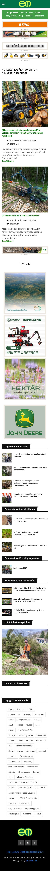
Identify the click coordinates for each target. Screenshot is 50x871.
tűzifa (20, 740)
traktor (11, 730)
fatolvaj (36, 772)
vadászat (27, 714)
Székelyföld (41, 735)
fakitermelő (41, 740)
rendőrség (28, 761)
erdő (37, 725)
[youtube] (34, 842)
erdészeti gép (14, 714)
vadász (37, 719)
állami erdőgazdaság (17, 709)
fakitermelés (39, 714)
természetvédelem (16, 766)
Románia (12, 803)
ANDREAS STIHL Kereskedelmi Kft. (22, 782)
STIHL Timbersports (28, 798)
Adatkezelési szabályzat (32, 851)
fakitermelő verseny (25, 777)
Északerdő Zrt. (14, 761)
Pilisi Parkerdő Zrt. (25, 730)
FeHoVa (37, 814)
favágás (11, 787)
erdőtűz (29, 740)
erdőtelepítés (13, 814)
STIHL (31, 709)
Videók (24, 12)
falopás (11, 740)
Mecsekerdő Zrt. (25, 787)
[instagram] (28, 842)
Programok (11, 16)
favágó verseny (26, 756)
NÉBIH (11, 725)
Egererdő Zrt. (24, 803)
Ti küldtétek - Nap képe (17, 622)
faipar (10, 777)
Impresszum (13, 851)
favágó (29, 725)
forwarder (12, 798)
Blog (21, 16)
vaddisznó (27, 814)
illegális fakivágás (15, 751)
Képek (38, 12)
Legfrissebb (12, 12)
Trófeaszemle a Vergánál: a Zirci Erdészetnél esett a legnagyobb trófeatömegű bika (26, 483)
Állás (31, 12)
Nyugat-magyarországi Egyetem (21, 793)
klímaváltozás (24, 772)
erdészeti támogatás (24, 746)
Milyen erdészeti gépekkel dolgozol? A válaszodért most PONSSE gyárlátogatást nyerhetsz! (22, 133)
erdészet (42, 751)
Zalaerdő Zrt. (40, 787)
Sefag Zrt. (12, 756)
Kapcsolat (39, 16)
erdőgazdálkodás (24, 719)
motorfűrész (32, 766)
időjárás (11, 772)
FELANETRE (31, 860)
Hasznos (29, 16)
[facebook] (21, 842)
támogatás (30, 751)
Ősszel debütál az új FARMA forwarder (20, 216)
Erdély (10, 719)
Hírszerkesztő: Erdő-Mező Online (22, 140)
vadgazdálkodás (15, 808)
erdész (20, 725)
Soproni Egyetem (32, 808)
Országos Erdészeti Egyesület (20, 735)
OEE (10, 746)
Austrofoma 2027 (20, 568)
